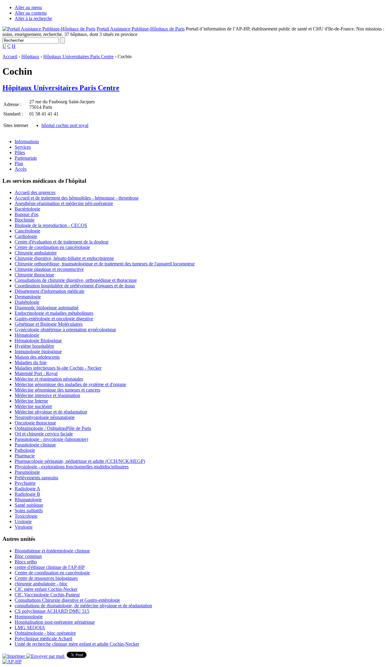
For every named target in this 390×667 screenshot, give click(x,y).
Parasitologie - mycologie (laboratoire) (51, 439)
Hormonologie (29, 616)
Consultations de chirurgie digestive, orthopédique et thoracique (76, 280)
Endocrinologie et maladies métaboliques (54, 313)
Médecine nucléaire (33, 406)
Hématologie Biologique (38, 340)
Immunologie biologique (38, 351)
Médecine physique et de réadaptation (51, 411)
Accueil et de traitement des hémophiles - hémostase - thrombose (77, 197)
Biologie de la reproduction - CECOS (51, 225)
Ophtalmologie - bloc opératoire (45, 633)
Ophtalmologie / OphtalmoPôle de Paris (53, 428)
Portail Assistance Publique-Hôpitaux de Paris (141, 28)
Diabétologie (27, 302)
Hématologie (27, 335)
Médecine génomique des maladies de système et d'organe (70, 384)
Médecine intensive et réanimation (47, 395)
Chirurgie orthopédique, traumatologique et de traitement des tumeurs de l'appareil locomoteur (105, 263)
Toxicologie (26, 516)
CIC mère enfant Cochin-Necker (46, 589)
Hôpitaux (30, 56)
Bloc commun (28, 556)
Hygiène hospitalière (34, 346)
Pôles (20, 152)
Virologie (24, 527)
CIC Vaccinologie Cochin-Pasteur (47, 594)
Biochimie (24, 219)
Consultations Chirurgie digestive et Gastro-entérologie (67, 600)
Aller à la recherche (33, 18)
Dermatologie (28, 296)
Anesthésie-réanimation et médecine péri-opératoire (64, 203)
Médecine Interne (31, 400)
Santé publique (29, 505)
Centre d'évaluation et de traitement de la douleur (61, 241)
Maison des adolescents (37, 357)
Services (23, 147)
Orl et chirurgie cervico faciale (44, 433)
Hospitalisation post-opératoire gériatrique (55, 622)
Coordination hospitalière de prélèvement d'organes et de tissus (75, 285)
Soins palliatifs (29, 510)
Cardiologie (26, 236)
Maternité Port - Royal (36, 373)
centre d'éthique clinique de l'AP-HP (50, 567)
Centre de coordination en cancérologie (52, 247)
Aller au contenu (31, 13)
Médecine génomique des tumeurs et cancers (57, 389)
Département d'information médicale (49, 291)
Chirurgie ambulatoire (36, 252)
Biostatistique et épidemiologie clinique (52, 550)
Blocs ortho (26, 561)
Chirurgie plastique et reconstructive (49, 269)
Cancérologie (27, 230)
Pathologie (25, 450)
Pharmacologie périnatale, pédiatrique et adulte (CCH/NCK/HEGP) (80, 461)
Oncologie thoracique (35, 422)
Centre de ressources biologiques (46, 578)
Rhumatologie (28, 499)
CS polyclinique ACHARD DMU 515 (52, 611)
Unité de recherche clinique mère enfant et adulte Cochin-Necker (77, 644)
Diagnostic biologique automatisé (47, 307)
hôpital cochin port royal (64, 125)
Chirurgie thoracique (34, 274)
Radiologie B (27, 494)
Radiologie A (27, 488)
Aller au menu (28, 7)
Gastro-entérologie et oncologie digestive (54, 318)
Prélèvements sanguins (36, 477)
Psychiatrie (25, 483)
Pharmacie (25, 455)
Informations (27, 141)
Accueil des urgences (35, 192)
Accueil (9, 56)
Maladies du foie (31, 362)
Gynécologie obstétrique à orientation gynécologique (65, 329)
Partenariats (26, 158)
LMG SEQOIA (30, 627)
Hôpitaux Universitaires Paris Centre (78, 56)
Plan (19, 163)
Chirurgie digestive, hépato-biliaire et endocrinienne (64, 258)
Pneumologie (27, 472)
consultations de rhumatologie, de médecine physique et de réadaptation (83, 605)
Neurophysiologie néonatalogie (45, 417)
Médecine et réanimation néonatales (49, 378)
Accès (21, 169)
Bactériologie (27, 208)
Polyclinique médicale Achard (43, 638)
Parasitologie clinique (35, 444)
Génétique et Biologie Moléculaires (49, 324)
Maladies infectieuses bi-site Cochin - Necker (58, 368)
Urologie (23, 521)
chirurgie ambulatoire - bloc (41, 583)
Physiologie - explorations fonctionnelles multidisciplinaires (72, 466)
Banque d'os (26, 214)
